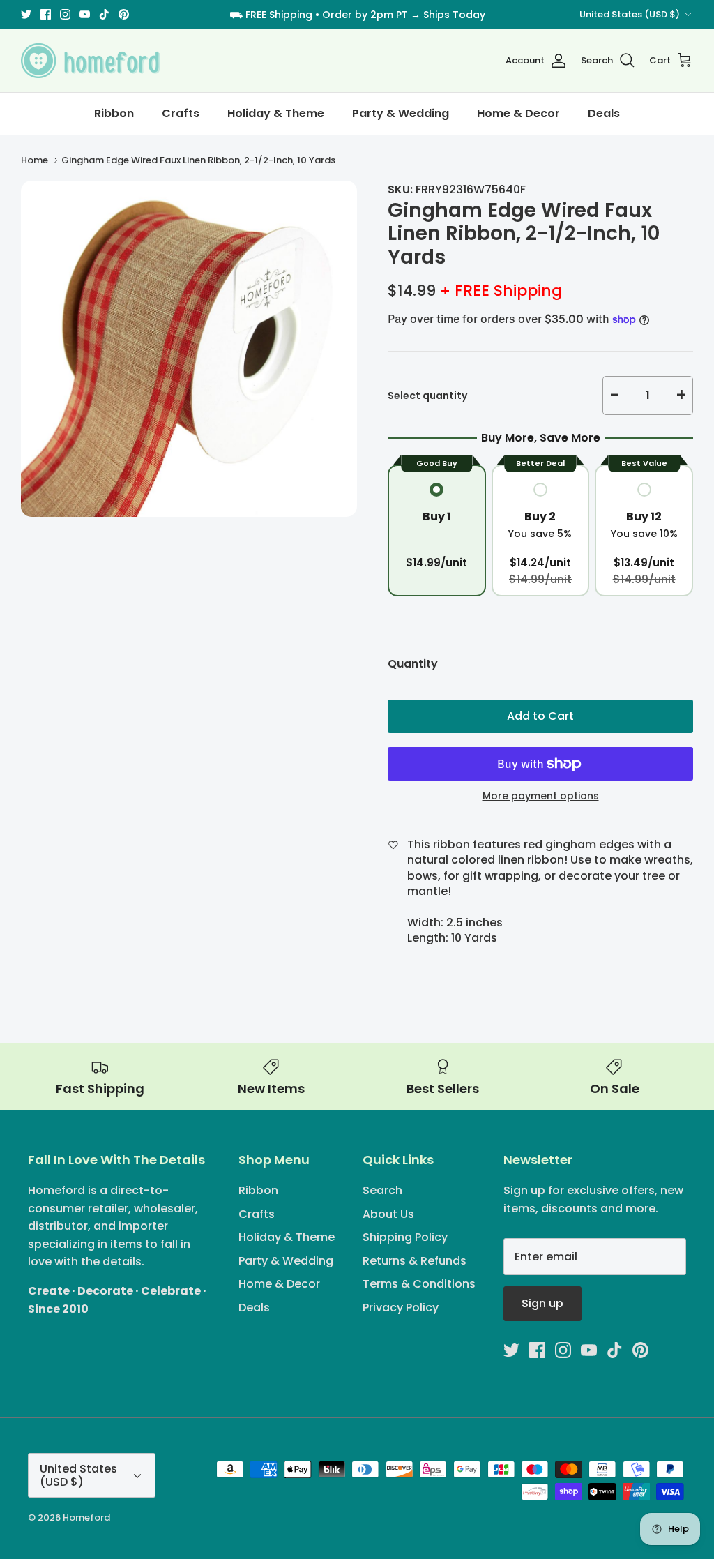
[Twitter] (26, 14)
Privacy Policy (401, 1308)
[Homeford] (90, 60)
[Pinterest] (124, 14)
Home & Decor (518, 113)
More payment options (541, 796)
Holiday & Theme (275, 113)
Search (382, 1190)
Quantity (413, 664)
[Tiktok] (104, 14)
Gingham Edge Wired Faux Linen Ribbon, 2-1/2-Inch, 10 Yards (198, 160)
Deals (604, 113)
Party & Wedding (400, 113)
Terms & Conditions (419, 1284)
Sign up (542, 1303)
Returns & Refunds (414, 1261)
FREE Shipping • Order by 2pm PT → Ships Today (365, 15)
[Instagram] (65, 14)
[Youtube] (84, 14)
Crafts (180, 113)
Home (34, 160)
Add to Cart (540, 716)
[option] (189, 349)
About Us (388, 1214)
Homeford (86, 1517)
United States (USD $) (629, 14)
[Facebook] (45, 14)
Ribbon (114, 113)
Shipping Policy (405, 1237)
